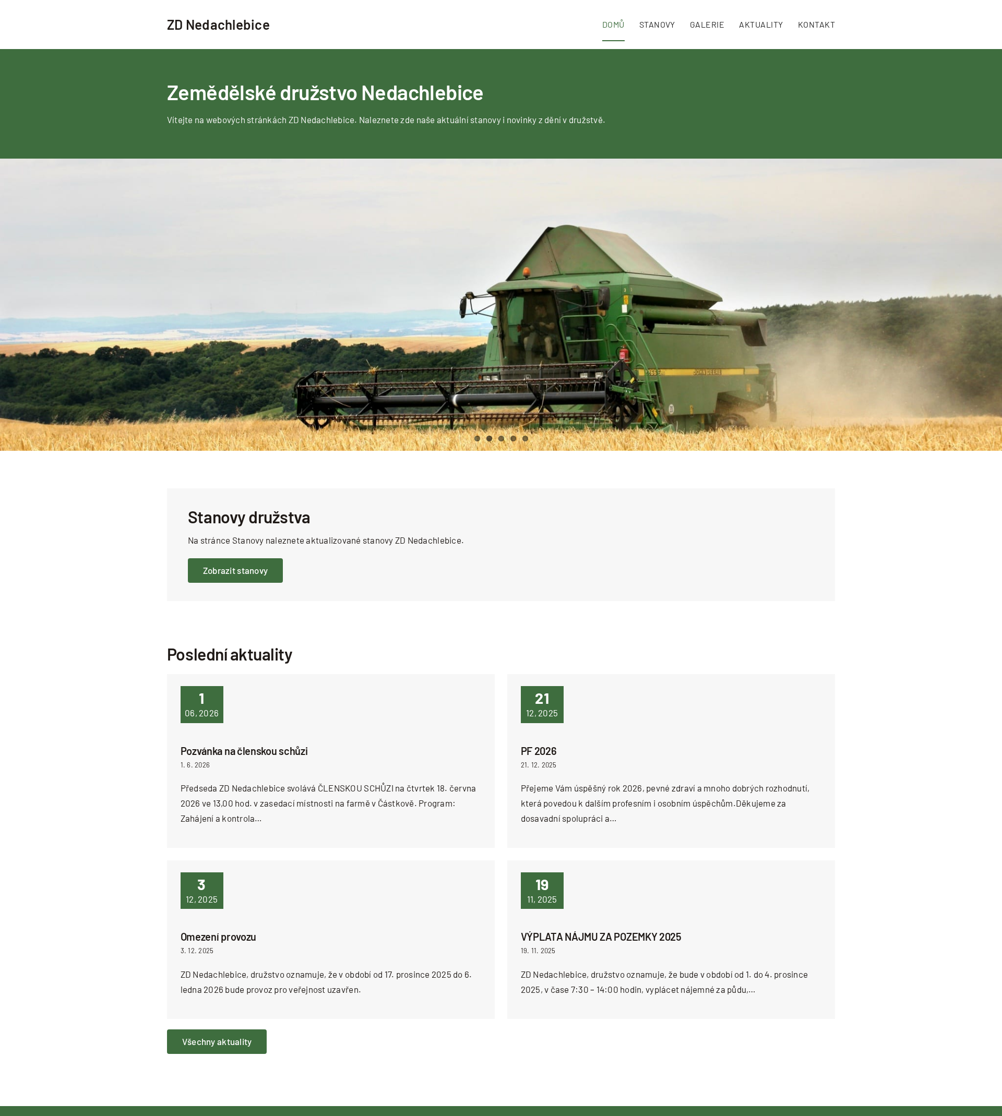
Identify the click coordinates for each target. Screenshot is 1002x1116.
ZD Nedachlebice (218, 24)
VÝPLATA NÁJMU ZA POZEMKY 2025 (601, 936)
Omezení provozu (219, 936)
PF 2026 (539, 751)
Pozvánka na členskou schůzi (244, 751)
